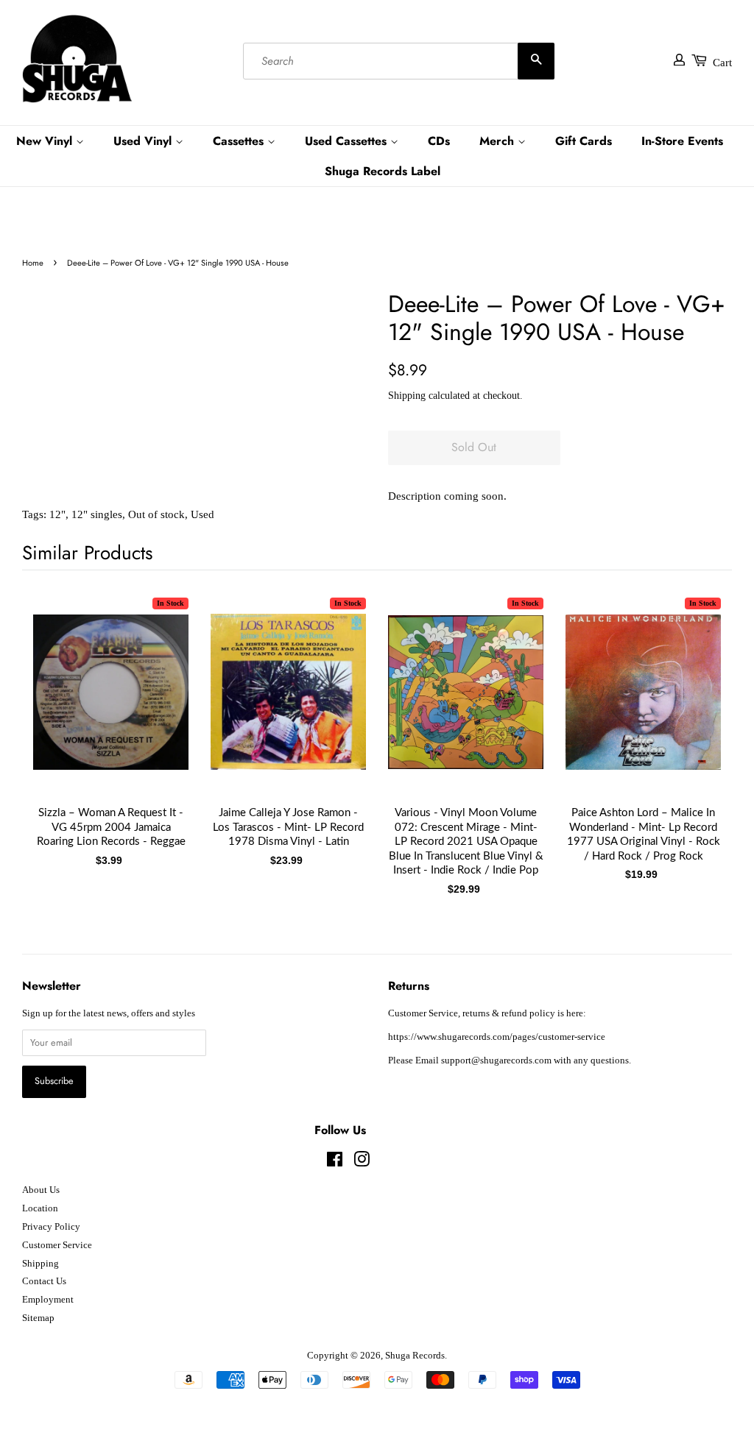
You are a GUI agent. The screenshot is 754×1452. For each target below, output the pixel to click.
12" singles (96, 514)
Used (202, 514)
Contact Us (44, 1281)
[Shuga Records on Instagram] (361, 1163)
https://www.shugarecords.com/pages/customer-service (496, 1037)
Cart (722, 62)
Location (40, 1208)
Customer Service (57, 1245)
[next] (696, 714)
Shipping (407, 395)
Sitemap (38, 1318)
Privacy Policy (51, 1227)
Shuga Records (415, 1355)
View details (111, 706)
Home (32, 263)
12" (57, 514)
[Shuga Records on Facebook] (334, 1163)
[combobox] (398, 61)
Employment (48, 1300)
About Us (41, 1190)
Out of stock (156, 514)
